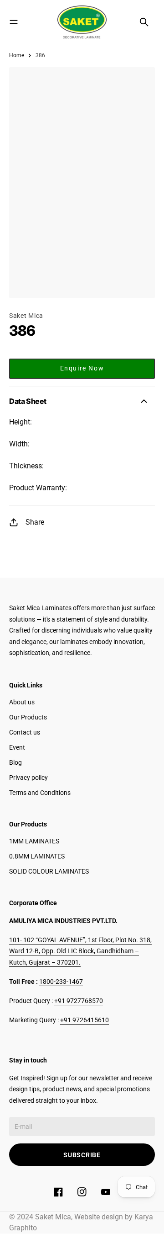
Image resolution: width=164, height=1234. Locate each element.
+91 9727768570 (78, 1000)
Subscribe (81, 1155)
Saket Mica (26, 315)
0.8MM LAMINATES (37, 856)
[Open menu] (13, 22)
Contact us (24, 732)
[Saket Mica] (82, 21)
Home (16, 55)
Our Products (28, 717)
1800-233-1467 (61, 981)
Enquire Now (82, 368)
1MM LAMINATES (34, 841)
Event (17, 747)
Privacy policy (28, 777)
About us (22, 702)
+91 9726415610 (84, 1020)
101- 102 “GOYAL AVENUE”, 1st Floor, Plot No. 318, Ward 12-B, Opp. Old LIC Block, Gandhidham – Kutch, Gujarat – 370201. (80, 951)
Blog (15, 762)
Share (35, 522)
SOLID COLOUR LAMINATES (49, 871)
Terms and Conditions (40, 792)
